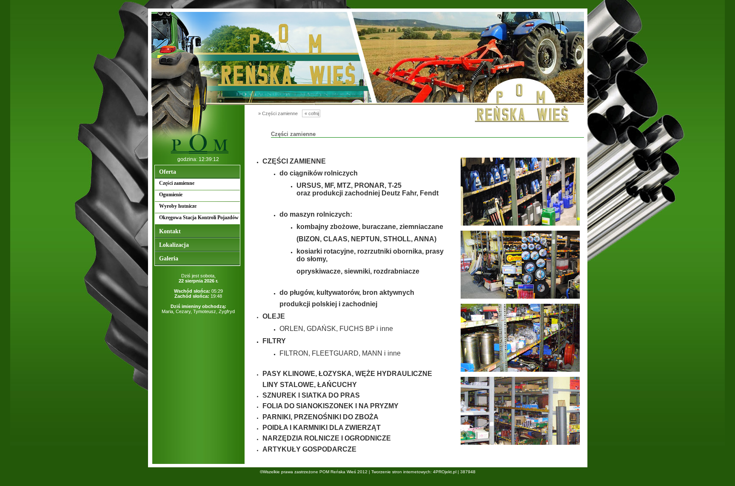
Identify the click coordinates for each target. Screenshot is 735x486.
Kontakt (170, 231)
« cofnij (311, 113)
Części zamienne (176, 183)
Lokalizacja (174, 245)
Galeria (168, 258)
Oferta (167, 172)
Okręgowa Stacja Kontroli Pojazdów (199, 217)
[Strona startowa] (198, 154)
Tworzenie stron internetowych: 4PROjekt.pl (413, 471)
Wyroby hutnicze (178, 206)
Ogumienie (170, 195)
